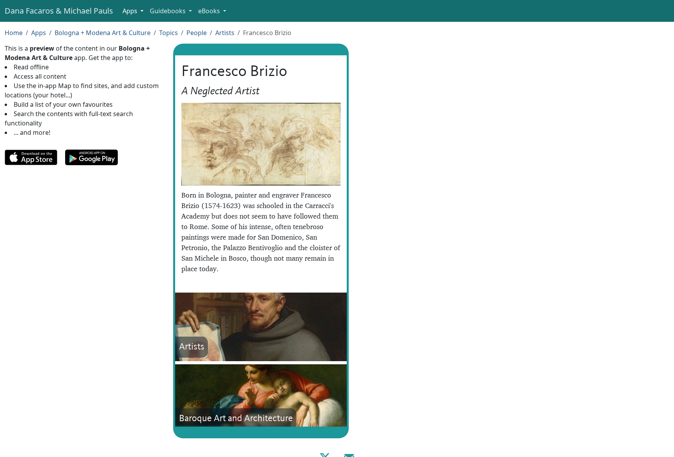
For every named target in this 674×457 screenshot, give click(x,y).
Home (14, 32)
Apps (38, 32)
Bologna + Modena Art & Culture (103, 32)
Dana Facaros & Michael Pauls (59, 10)
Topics (168, 32)
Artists (224, 32)
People (196, 32)
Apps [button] (130, 11)
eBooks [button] (210, 11)
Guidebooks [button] (168, 11)
